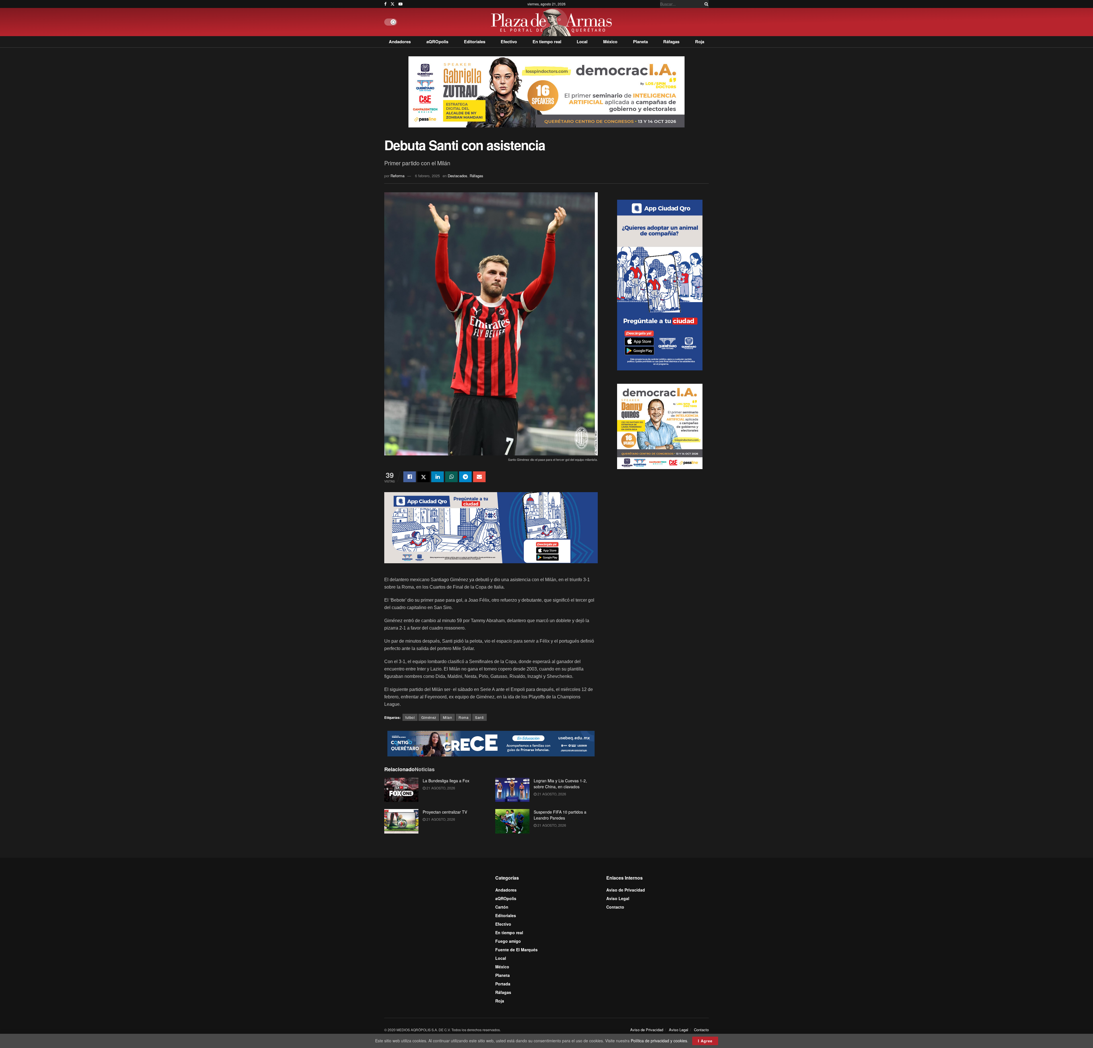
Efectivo (509, 41)
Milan (447, 717)
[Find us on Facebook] (385, 4)
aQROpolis (437, 41)
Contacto (615, 907)
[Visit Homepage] (553, 22)
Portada (502, 984)
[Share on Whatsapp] (451, 476)
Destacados (457, 175)
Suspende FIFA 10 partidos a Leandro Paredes (560, 815)
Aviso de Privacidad (625, 890)
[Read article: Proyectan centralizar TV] (401, 821)
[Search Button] (705, 4)
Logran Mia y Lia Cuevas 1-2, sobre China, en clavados (560, 783)
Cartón (501, 907)
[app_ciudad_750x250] (491, 527)
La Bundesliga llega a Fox (446, 780)
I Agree (705, 1040)
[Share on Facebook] (409, 476)
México (610, 41)
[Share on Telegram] (465, 476)
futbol (410, 717)
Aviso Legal (617, 898)
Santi (479, 717)
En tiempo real (547, 41)
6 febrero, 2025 (427, 175)
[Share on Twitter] (423, 476)
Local (582, 41)
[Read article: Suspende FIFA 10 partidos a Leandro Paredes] (512, 821)
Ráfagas (671, 41)
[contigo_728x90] (491, 743)
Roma (464, 717)
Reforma (397, 175)
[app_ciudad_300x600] (659, 284)
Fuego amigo (508, 941)
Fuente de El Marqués (516, 949)
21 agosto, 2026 (440, 787)
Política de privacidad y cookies (659, 1040)
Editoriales (474, 41)
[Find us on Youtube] (400, 4)
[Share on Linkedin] (437, 476)
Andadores (400, 41)
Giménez (428, 717)
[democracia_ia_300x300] (659, 425)
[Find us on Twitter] (393, 4)
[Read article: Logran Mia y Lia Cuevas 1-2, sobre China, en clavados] (512, 790)
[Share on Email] (479, 476)
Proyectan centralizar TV (445, 812)
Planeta (640, 41)
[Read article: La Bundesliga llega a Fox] (401, 790)
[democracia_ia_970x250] (546, 91)
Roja (699, 41)
